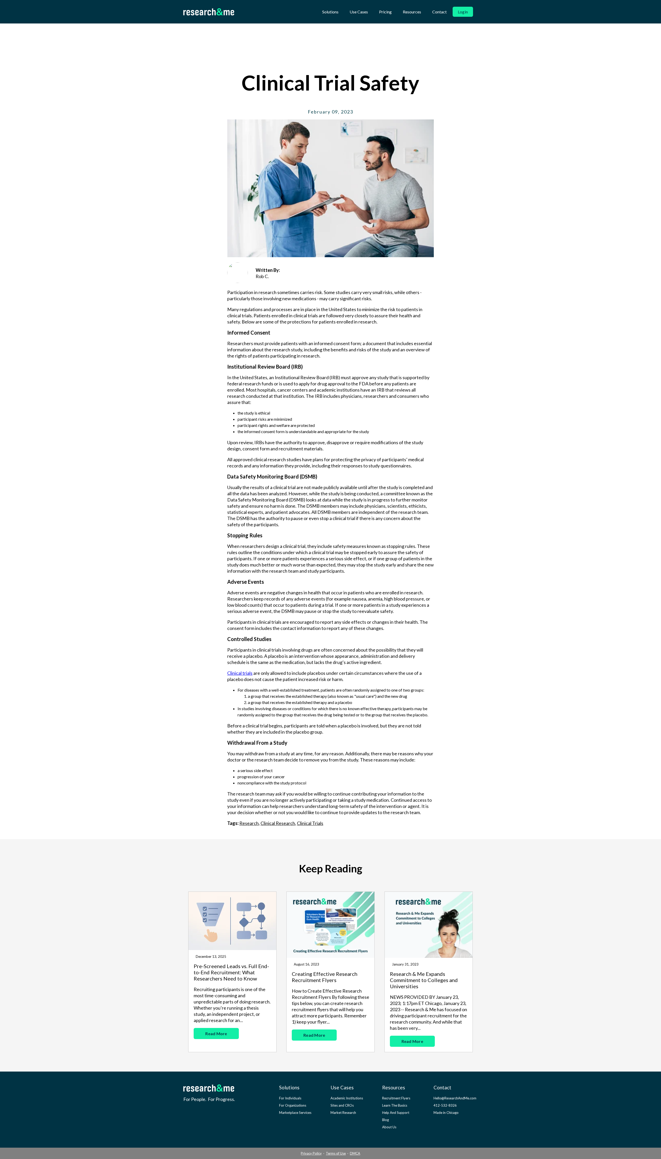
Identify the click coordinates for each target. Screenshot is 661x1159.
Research (249, 823)
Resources (412, 11)
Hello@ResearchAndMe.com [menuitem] (455, 1098)
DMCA (355, 1153)
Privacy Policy (311, 1153)
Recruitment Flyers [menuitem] (396, 1098)
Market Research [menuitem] (343, 1113)
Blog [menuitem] (385, 1120)
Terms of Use (336, 1153)
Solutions (330, 11)
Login (463, 11)
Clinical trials (240, 673)
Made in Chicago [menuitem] (446, 1113)
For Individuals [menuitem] (290, 1098)
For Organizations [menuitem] (292, 1105)
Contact (439, 11)
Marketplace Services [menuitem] (295, 1113)
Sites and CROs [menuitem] (342, 1105)
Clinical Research (278, 823)
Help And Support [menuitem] (395, 1113)
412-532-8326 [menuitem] (445, 1105)
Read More (216, 1033)
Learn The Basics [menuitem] (394, 1105)
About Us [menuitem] (389, 1127)
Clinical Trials (310, 823)
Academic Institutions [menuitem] (346, 1098)
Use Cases (359, 11)
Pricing (385, 11)
